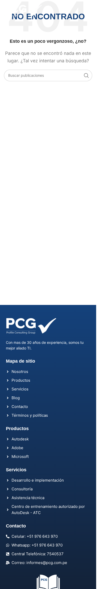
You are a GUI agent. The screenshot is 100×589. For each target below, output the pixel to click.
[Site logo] (23, 10)
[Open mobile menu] (87, 11)
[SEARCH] (86, 75)
